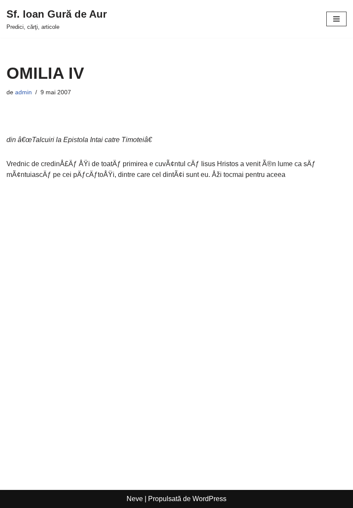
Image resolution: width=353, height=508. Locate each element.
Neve (135, 498)
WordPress (209, 498)
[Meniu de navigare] (336, 19)
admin (23, 92)
